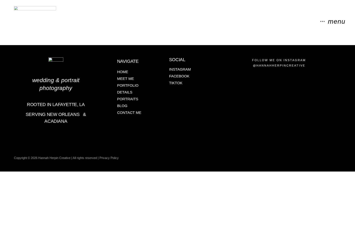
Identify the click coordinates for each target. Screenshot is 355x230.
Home (122, 72)
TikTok (175, 83)
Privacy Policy (109, 158)
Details (124, 92)
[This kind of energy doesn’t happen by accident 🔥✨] (264, 117)
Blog (122, 106)
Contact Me (129, 113)
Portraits (127, 99)
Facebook (179, 76)
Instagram (180, 69)
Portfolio (127, 85)
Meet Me (125, 79)
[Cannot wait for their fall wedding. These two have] (294, 126)
